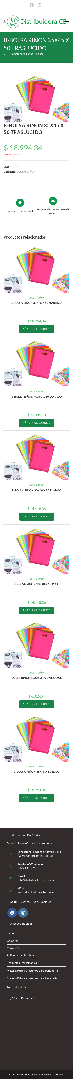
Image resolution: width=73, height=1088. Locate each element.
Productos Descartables (22, 962)
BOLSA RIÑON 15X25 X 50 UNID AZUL (36, 677)
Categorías (13, 948)
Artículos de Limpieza (20, 955)
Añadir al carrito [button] (37, 329)
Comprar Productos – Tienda (27, 53)
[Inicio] (5, 53)
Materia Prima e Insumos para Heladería (32, 978)
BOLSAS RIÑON (26, 171)
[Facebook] (12, 913)
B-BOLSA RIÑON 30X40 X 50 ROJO (36, 584)
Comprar (12, 940)
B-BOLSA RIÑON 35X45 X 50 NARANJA (36, 302)
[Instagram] (23, 913)
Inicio (10, 933)
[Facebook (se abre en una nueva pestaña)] (33, 5)
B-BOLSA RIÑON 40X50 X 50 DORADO (36, 396)
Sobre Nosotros (16, 987)
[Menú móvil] (67, 21)
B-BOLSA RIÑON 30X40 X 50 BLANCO (36, 490)
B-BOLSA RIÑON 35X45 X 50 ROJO (36, 771)
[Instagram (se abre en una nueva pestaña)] (39, 5)
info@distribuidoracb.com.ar (36, 880)
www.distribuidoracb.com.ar (36, 892)
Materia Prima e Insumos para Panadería (32, 970)
